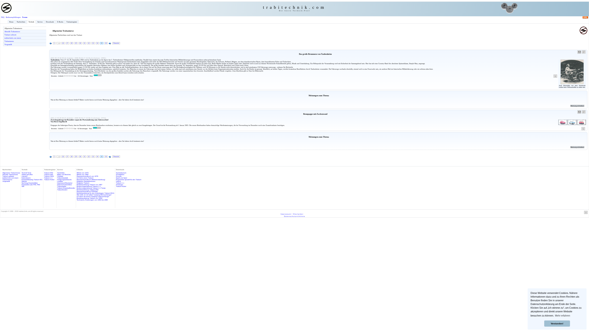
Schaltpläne (120, 174)
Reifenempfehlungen (13, 17)
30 (80, 43)
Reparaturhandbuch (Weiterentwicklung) (91, 179)
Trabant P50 (48, 173)
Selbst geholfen (27, 174)
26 (63, 43)
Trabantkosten (62, 190)
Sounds (118, 176)
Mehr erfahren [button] (562, 315)
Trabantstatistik (62, 178)
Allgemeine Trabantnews (13, 28)
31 (84, 43)
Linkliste (60, 181)
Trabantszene (9, 41)
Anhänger (119, 185)
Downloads (50, 22)
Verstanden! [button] (557, 323)
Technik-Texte (26, 173)
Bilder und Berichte (64, 174)
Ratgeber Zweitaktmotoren (86, 181)
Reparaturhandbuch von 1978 (87, 176)
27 (67, 43)
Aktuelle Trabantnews (12, 31)
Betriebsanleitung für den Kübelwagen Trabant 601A (95, 193)
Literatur (24, 176)
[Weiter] (110, 43)
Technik (31, 22)
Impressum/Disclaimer (64, 183)
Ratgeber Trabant (83, 183)
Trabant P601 (49, 176)
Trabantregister (71, 22)
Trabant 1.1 (48, 178)
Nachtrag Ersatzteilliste (30, 183)
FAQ (2, 17)
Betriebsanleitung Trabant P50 (87, 190)
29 (76, 43)
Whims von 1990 (83, 174)
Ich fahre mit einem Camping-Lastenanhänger (93, 196)
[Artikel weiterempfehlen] (579, 52)
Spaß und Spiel (121, 178)
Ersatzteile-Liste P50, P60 (31, 185)
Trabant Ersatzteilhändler (66, 188)
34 (97, 43)
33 (93, 43)
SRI (23, 186)
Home (11, 22)
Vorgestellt (8, 44)
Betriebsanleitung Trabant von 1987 (89, 185)
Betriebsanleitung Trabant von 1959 (89, 198)
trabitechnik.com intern (12, 38)
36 (106, 43)
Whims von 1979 (83, 173)
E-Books (60, 22)
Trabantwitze (61, 186)
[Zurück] (50, 43)
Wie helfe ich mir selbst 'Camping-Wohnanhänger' (94, 195)
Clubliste (60, 176)
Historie (24, 181)
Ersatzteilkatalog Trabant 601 (32, 179)
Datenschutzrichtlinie (64, 185)
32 (89, 43)
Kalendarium (26, 178)
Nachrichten (21, 22)
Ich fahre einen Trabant (85, 178)
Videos (118, 181)
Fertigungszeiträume (64, 179)
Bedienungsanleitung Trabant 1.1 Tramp (91, 188)
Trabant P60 (48, 174)
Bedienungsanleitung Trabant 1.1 (89, 186)
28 (71, 43)
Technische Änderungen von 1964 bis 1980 (92, 200)
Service (40, 22)
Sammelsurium (121, 173)
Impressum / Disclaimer (292, 214)
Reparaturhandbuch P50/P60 (87, 191)
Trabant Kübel (49, 179)
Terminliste (61, 173)
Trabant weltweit (10, 35)
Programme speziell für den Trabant (128, 179)
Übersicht (116, 43)
